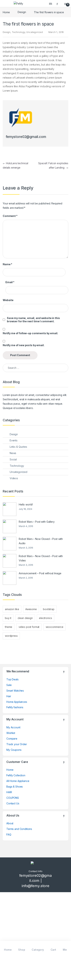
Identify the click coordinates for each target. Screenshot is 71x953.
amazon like (12, 609)
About (9, 823)
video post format (29, 626)
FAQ (8, 834)
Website (8, 300)
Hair (8, 696)
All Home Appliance (17, 780)
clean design (25, 618)
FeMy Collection (15, 775)
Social (13, 459)
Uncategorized (34, 32)
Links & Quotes (18, 446)
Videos (14, 478)
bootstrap (48, 609)
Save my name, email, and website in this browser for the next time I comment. (33, 319)
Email (9, 282)
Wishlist (10, 732)
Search (51, 3)
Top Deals (12, 679)
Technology (18, 32)
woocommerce (54, 626)
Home (6, 12)
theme (8, 626)
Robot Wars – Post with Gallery (37, 521)
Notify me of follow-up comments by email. (30, 333)
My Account (13, 727)
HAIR (9, 792)
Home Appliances (16, 701)
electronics (45, 618)
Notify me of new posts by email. (23, 345)
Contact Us (12, 803)
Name (7, 264)
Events (13, 440)
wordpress (11, 635)
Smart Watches (15, 690)
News (13, 453)
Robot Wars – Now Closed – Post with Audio (41, 541)
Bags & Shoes (14, 786)
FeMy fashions (14, 707)
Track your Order (16, 744)
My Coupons (13, 749)
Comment (10, 215)
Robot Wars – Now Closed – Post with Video (41, 558)
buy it (8, 618)
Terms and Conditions (19, 828)
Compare (11, 738)
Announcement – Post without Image (40, 573)
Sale (8, 685)
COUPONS (12, 797)
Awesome (31, 609)
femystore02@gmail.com (26, 137)
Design (22, 12)
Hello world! (26, 504)
